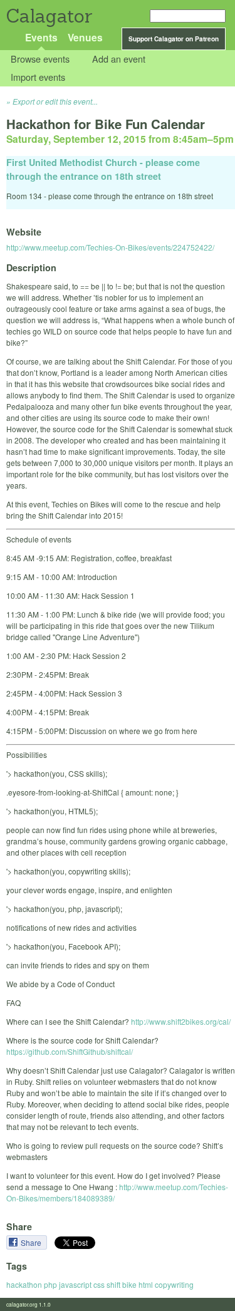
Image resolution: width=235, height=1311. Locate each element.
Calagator (48, 16)
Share (32, 1242)
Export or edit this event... (55, 101)
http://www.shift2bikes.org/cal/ (181, 1021)
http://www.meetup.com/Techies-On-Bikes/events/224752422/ (110, 247)
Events (41, 37)
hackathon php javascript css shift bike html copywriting (100, 1284)
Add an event (118, 59)
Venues (85, 37)
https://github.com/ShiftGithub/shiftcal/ (69, 1051)
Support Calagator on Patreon (173, 38)
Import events (38, 76)
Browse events (40, 59)
